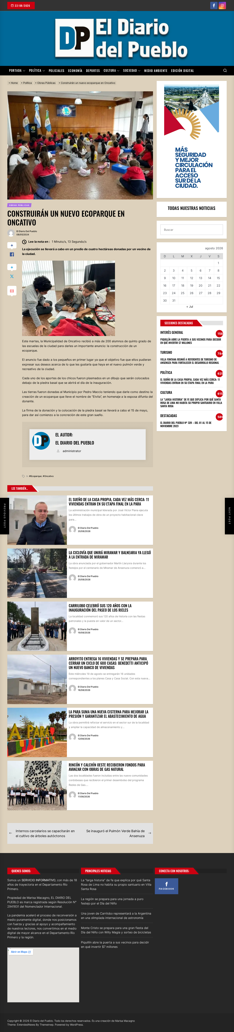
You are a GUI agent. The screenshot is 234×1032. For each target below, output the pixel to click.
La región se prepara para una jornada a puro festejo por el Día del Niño (112, 901)
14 (209, 278)
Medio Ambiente (155, 70)
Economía (75, 70)
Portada (15, 71)
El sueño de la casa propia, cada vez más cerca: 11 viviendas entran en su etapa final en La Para (109, 502)
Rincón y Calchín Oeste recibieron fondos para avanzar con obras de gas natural (107, 767)
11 (182, 278)
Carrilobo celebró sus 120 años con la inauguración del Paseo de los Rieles (100, 608)
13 (200, 278)
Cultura (110, 71)
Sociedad (130, 71)
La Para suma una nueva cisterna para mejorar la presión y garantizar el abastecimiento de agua (108, 714)
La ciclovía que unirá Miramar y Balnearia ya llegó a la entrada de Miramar (110, 555)
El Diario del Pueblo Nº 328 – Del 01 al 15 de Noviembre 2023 (185, 424)
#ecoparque (35, 476)
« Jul (189, 306)
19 (191, 285)
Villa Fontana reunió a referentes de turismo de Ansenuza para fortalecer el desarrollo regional (189, 361)
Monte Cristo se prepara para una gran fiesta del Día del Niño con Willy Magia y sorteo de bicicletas (116, 930)
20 (200, 285)
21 (209, 285)
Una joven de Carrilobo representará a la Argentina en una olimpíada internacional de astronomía (116, 916)
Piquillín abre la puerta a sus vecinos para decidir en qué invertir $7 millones (190, 341)
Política (35, 71)
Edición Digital (182, 70)
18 (182, 285)
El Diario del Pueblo (26, 231)
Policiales (57, 70)
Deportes (93, 70)
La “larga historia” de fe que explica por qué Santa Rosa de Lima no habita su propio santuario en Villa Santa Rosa (191, 402)
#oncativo (48, 476)
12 (191, 278)
